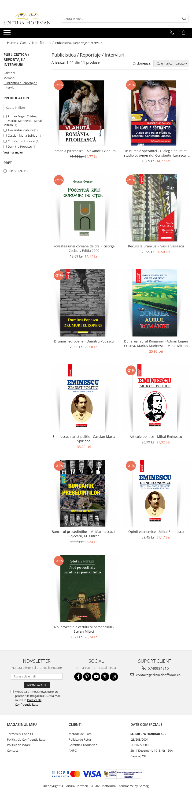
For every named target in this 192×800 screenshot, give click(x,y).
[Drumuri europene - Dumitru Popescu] (84, 303)
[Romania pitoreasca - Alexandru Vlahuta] (84, 112)
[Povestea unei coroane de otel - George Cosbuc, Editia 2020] (84, 208)
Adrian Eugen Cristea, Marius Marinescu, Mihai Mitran (23, 120)
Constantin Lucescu (21, 141)
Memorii (9, 78)
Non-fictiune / (43, 42)
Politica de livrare (19, 745)
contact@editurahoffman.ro (158, 675)
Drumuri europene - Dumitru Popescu (84, 341)
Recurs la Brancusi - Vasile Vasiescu (156, 246)
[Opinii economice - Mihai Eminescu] (156, 493)
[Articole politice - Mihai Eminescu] (156, 398)
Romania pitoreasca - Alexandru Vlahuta (84, 151)
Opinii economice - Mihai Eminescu (156, 531)
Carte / (25, 42)
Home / (13, 42)
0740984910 (158, 668)
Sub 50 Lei (15, 171)
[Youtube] (96, 677)
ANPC (73, 750)
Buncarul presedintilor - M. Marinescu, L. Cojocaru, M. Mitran (84, 533)
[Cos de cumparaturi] (183, 32)
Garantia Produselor (83, 745)
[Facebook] (78, 677)
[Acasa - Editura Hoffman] (27, 18)
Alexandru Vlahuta (20, 130)
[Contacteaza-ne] (171, 32)
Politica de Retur (80, 739)
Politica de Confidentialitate (28, 702)
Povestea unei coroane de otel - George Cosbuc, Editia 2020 (84, 248)
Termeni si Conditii (20, 734)
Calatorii (9, 73)
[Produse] (8, 33)
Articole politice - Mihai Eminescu (156, 436)
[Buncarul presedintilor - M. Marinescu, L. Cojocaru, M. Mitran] (84, 493)
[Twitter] (105, 677)
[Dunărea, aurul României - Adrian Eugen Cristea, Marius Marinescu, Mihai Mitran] (156, 303)
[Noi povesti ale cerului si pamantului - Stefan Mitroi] (84, 588)
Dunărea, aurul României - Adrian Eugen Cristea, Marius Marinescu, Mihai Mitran (156, 343)
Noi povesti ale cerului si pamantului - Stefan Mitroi (84, 629)
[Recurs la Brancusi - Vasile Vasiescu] (156, 208)
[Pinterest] (87, 677)
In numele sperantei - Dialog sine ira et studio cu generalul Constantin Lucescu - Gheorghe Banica (156, 153)
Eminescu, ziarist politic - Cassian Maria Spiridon (84, 438)
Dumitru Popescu (20, 146)
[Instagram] (114, 677)
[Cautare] (184, 19)
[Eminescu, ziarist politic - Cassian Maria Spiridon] (84, 398)
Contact (12, 750)
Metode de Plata (80, 734)
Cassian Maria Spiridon (23, 135)
